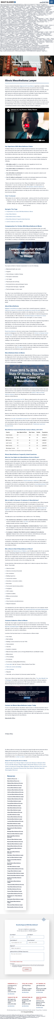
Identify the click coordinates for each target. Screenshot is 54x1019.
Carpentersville (8, 768)
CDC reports (20, 347)
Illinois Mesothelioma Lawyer (14, 810)
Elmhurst (36, 764)
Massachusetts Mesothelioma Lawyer (14, 828)
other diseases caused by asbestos (34, 186)
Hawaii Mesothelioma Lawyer (14, 805)
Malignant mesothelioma (11, 308)
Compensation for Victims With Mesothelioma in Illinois (19, 211)
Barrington (34, 762)
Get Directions (11, 993)
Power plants (9, 664)
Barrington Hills (41, 762)
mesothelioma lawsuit (40, 484)
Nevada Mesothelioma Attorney (14, 846)
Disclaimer (44, 1010)
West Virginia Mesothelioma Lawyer (14, 902)
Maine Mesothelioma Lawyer (14, 823)
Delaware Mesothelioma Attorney (15, 798)
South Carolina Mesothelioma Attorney (14, 878)
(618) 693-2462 (44, 2)
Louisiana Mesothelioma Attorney (15, 821)
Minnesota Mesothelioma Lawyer (15, 833)
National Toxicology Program (12, 626)
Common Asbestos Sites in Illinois (14, 221)
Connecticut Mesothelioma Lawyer (15, 796)
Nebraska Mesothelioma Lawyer (14, 843)
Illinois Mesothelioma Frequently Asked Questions (18, 219)
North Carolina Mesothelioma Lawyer (14, 860)
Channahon (16, 768)
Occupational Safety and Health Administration (37, 609)
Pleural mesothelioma (10, 331)
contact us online (20, 756)
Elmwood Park (23, 768)
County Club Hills (9, 764)
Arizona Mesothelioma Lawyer (14, 787)
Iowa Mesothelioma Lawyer (13, 814)
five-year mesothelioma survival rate (20, 418)
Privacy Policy (39, 1010)
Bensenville (30, 764)
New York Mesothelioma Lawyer (14, 857)
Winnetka (36, 768)
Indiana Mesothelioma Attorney (14, 812)
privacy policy (15, 966)
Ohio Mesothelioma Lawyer (13, 866)
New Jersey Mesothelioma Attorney (13, 852)
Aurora (44, 766)
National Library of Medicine (20, 551)
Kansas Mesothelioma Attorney (14, 816)
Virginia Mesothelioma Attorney (14, 893)
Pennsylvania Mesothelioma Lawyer (15, 873)
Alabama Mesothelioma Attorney (15, 783)
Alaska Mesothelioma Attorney (14, 785)
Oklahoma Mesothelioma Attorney (15, 868)
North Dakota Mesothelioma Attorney (14, 864)
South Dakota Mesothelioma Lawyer (14, 882)
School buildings (10, 669)
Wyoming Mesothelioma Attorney (15, 907)
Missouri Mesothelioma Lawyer (14, 839)
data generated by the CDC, (18, 399)
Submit (27, 969)
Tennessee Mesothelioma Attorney (15, 884)
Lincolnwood (12, 766)
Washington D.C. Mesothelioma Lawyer (14, 896)
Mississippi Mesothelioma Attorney (13, 836)
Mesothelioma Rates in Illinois (13, 216)
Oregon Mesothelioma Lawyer (14, 871)
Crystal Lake (28, 762)
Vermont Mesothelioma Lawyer (14, 891)
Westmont (15, 770)
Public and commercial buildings (13, 666)
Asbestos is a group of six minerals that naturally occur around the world (22, 310)
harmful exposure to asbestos (31, 480)
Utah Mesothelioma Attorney (14, 889)
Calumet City (12, 762)
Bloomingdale (8, 770)
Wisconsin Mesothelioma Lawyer (15, 904)
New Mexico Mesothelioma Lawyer (15, 855)
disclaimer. (20, 966)
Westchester (30, 768)
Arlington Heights (23, 764)
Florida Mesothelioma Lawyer (14, 801)
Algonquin (32, 766)
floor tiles (25, 521)
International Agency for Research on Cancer (35, 315)
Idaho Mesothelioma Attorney (14, 807)
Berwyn (7, 762)
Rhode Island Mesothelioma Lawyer (15, 875)
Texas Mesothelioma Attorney (14, 886)
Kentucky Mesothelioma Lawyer (14, 819)
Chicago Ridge (19, 766)
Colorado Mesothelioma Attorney (15, 794)
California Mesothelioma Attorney (15, 792)
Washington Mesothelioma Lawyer (15, 899)
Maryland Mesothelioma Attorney (15, 825)
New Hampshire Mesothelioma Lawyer (14, 849)
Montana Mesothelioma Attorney (15, 841)
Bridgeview (26, 766)
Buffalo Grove (38, 766)
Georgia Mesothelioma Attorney (14, 803)
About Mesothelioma (11, 214)
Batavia (16, 764)
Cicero (40, 764)
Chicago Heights (20, 762)
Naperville (41, 768)
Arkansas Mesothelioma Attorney (15, 790)
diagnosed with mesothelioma (27, 86)
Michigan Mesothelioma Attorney (15, 831)
